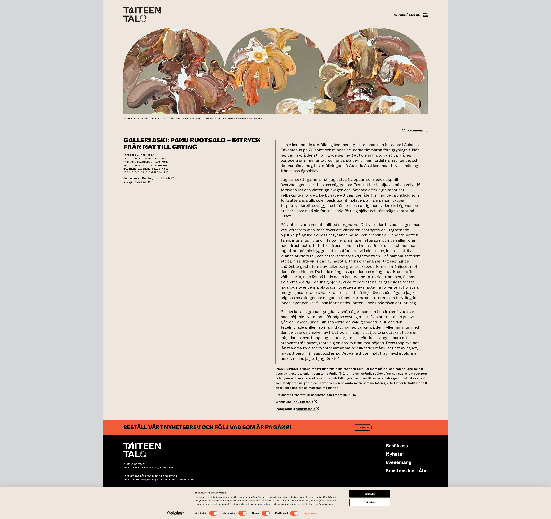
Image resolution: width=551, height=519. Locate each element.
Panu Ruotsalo (304, 402)
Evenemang (148, 118)
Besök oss (397, 445)
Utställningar (170, 118)
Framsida (129, 118)
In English (414, 14)
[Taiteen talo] (199, 449)
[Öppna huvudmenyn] (425, 14)
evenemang (170, 476)
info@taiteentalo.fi (134, 464)
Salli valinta (370, 502)
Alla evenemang (415, 130)
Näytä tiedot (309, 513)
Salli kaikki (369, 494)
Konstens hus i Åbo (407, 470)
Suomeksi (400, 14)
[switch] (242, 513)
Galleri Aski (142, 182)
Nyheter (395, 454)
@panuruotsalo (306, 409)
